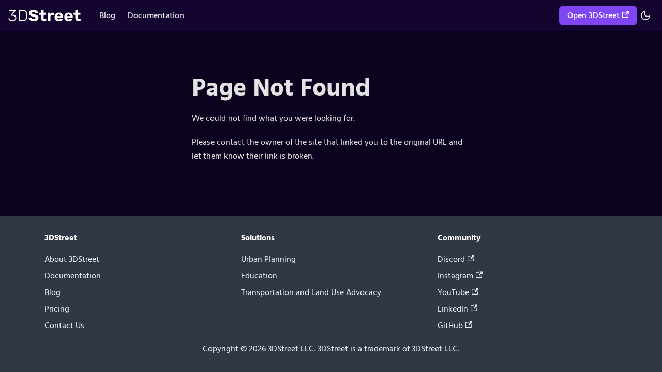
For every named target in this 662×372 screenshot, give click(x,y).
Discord (451, 259)
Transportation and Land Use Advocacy (311, 292)
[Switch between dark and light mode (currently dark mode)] (645, 15)
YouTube (453, 292)
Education (259, 276)
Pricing (56, 309)
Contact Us (64, 325)
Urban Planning (268, 259)
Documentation (156, 15)
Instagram (455, 276)
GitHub (450, 325)
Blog (107, 15)
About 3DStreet (71, 259)
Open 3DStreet (593, 15)
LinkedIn (453, 309)
